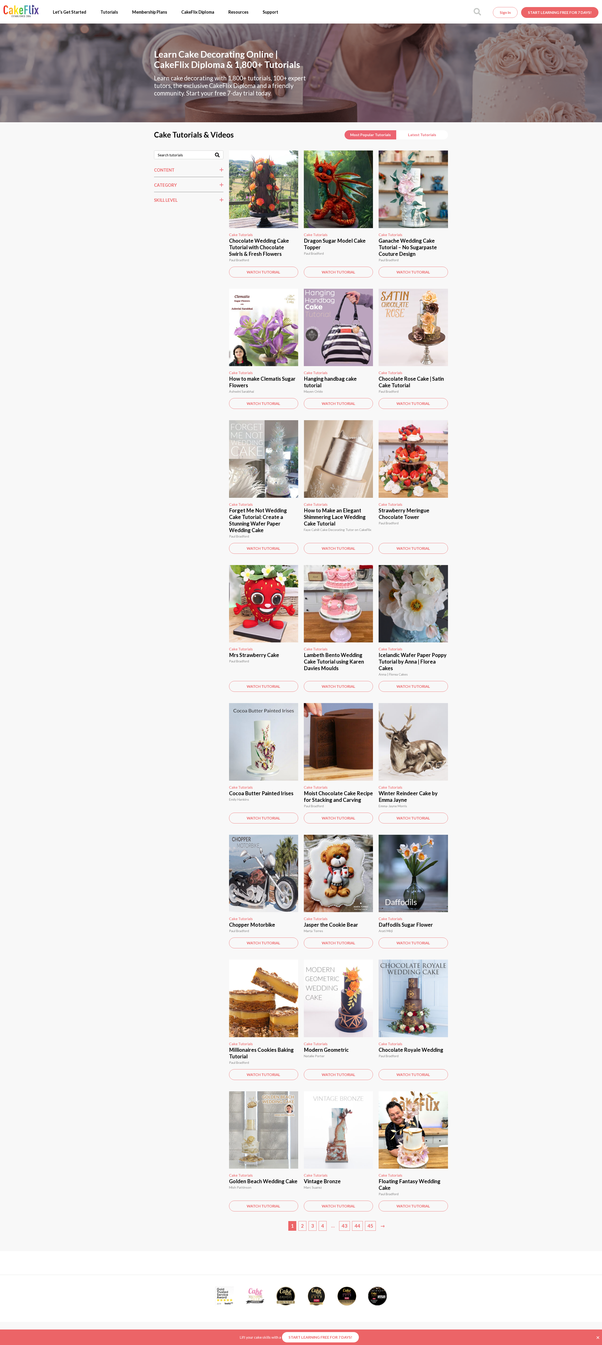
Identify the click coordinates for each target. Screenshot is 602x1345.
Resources (238, 12)
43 (344, 1226)
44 (357, 1226)
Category (165, 185)
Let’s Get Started (69, 12)
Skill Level (166, 200)
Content (164, 170)
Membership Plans (149, 12)
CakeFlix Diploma (197, 12)
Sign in (505, 12)
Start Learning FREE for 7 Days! (560, 12)
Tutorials (109, 12)
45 (370, 1226)
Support (270, 12)
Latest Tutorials (422, 134)
